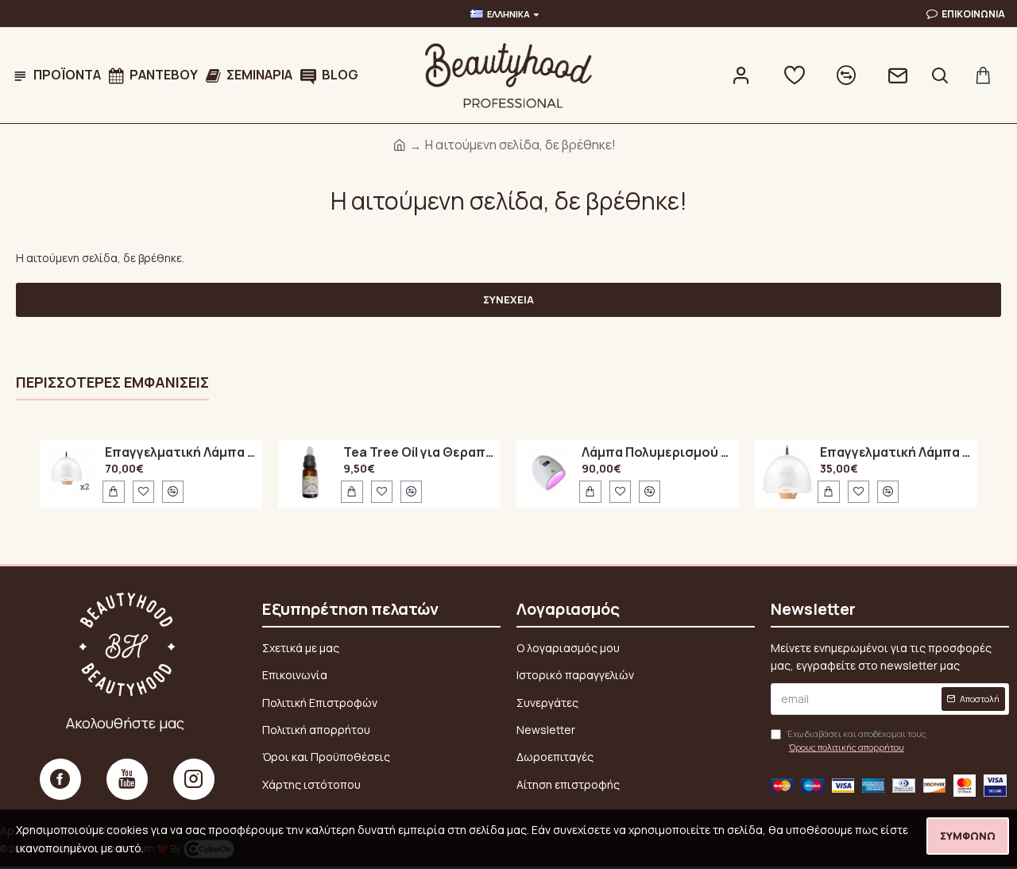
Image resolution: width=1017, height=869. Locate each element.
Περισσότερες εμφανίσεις (112, 382)
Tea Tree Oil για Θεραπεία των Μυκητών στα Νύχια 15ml (419, 453)
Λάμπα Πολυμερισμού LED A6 (658, 453)
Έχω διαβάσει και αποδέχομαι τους (856, 741)
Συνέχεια (508, 299)
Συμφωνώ (968, 835)
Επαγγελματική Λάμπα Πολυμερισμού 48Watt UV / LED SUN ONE (181, 453)
